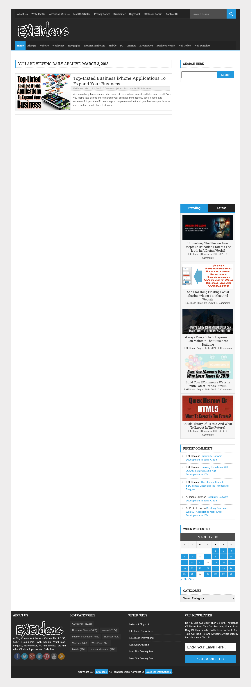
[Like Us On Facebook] (17, 660)
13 (200, 562)
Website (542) (79, 643)
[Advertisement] (207, 143)
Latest (221, 208)
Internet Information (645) (85, 636)
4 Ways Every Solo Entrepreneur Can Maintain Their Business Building (208, 340)
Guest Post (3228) (82, 623)
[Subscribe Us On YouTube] (54, 660)
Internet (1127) (109, 630)
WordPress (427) (100, 643)
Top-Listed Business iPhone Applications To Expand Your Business (119, 81)
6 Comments (109, 88)
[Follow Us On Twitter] (24, 660)
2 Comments (225, 389)
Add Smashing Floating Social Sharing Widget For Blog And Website (208, 295)
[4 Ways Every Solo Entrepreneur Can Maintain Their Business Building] (207, 333)
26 (192, 574)
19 (192, 568)
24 (231, 568)
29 (215, 574)
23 (223, 568)
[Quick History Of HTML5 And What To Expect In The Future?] (207, 420)
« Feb (183, 579)
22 (215, 568)
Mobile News (144, 88)
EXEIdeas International (141, 638)
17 (231, 562)
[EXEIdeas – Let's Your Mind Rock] (42, 37)
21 (208, 568)
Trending (194, 208)
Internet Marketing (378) (102, 649)
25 (184, 574)
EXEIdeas (78, 88)
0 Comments (225, 348)
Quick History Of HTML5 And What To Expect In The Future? (208, 425)
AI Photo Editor (194, 508)
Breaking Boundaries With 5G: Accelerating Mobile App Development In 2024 (207, 471)
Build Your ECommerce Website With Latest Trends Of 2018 (208, 384)
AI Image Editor (194, 497)
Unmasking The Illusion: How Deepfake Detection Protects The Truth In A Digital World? (208, 246)
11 (185, 562)
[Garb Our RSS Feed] (61, 660)
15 (215, 562)
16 (223, 562)
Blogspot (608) (111, 636)
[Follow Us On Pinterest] (46, 660)
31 (231, 574)
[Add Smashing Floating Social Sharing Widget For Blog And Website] (207, 288)
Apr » (191, 579)
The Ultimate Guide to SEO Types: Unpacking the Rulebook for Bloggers (207, 486)
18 (184, 568)
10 (231, 557)
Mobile (133, 88)
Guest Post (122, 88)
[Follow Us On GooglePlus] (32, 660)
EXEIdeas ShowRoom (141, 631)
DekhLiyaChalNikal (139, 644)
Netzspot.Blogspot (139, 624)
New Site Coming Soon (141, 651)
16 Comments (223, 303)
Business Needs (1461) (84, 630)
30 (223, 574)
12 (192, 562)
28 (208, 574)
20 (200, 568)
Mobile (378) (78, 649)
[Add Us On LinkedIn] (39, 660)
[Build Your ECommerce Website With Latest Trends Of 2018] (207, 378)
